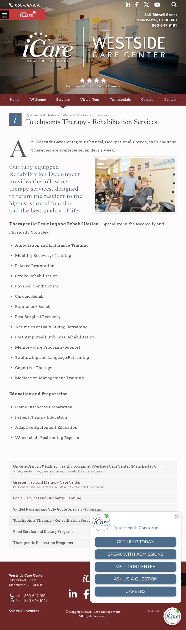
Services (101, 115)
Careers (32, 610)
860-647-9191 (27, 5)
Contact (16, 610)
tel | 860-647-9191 (30, 595)
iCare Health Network (45, 115)
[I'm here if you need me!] (172, 616)
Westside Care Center (77, 115)
